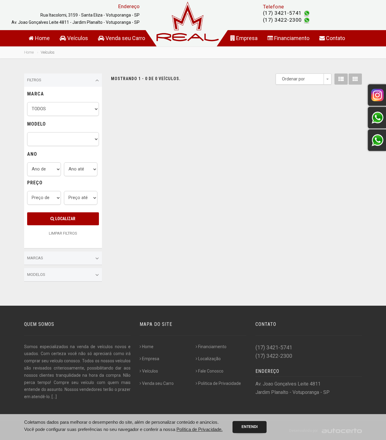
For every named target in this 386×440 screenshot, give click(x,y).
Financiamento (291, 38)
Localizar (64, 218)
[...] (54, 396)
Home (42, 38)
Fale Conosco (210, 371)
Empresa (246, 38)
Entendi (250, 427)
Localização (209, 358)
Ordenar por (293, 78)
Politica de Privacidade (219, 383)
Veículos (77, 38)
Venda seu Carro (124, 38)
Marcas (35, 258)
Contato (335, 38)
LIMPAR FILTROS (63, 233)
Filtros (34, 80)
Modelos (36, 274)
